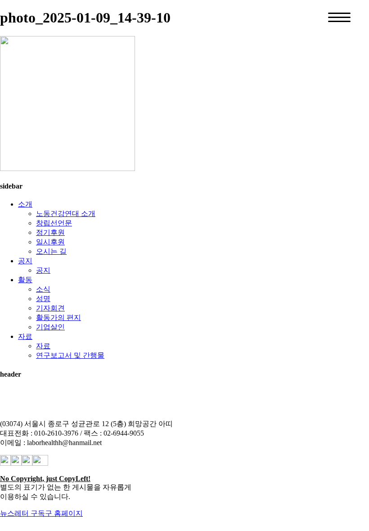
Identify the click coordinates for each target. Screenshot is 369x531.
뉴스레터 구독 (22, 513)
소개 (25, 204)
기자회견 (50, 308)
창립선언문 (54, 223)
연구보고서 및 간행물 (70, 355)
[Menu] (339, 17)
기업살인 (50, 327)
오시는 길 (51, 251)
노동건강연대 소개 (65, 213)
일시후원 (50, 242)
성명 (43, 298)
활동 (25, 280)
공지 (25, 261)
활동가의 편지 (58, 317)
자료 (25, 336)
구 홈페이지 (64, 513)
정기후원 (50, 232)
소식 (43, 289)
